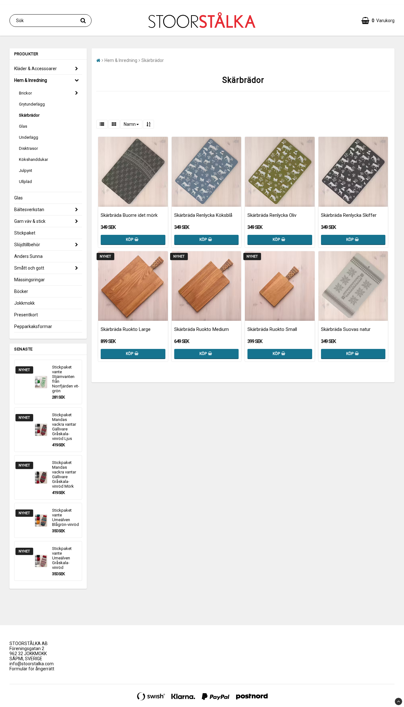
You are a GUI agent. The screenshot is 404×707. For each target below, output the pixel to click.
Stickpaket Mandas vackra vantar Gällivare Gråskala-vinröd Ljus (64, 426)
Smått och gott (29, 268)
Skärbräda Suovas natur (346, 329)
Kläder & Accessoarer (35, 68)
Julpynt (25, 170)
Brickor (25, 93)
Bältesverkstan (29, 209)
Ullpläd (25, 181)
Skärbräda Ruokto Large (126, 329)
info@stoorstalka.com (31, 663)
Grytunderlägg (32, 104)
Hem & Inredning (30, 80)
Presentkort (26, 314)
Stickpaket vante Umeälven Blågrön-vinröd (65, 517)
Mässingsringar (29, 279)
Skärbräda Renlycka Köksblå (203, 215)
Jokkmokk (24, 303)
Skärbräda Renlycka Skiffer (349, 215)
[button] (378, 20)
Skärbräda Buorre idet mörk (129, 215)
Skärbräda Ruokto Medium (201, 329)
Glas (23, 126)
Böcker (21, 291)
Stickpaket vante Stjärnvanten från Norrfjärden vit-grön (65, 379)
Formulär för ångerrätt (31, 668)
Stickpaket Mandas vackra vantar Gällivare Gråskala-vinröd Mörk (64, 474)
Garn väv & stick (29, 221)
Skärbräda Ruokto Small (272, 329)
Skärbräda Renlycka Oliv (271, 215)
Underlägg (28, 137)
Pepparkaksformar (33, 326)
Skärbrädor (29, 115)
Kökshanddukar (33, 159)
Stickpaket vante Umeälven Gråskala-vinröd (62, 558)
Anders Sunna (28, 256)
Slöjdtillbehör (27, 244)
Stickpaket (24, 232)
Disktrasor (28, 148)
